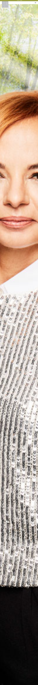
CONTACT (18, 0)
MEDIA (21, 0)
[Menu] (35, 2)
